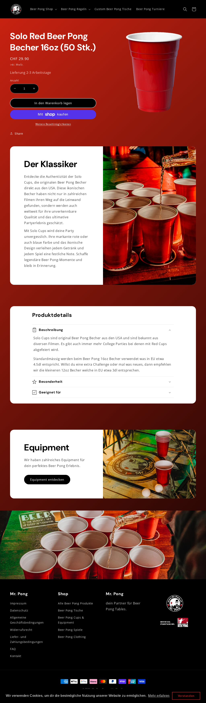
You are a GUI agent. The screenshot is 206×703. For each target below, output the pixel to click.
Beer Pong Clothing (72, 637)
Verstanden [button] (186, 695)
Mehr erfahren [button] (159, 695)
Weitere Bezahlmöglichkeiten (53, 124)
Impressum (18, 603)
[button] (43, 9)
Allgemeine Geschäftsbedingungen (27, 620)
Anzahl (14, 80)
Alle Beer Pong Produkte (75, 603)
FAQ (13, 649)
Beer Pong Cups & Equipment (71, 620)
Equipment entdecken (47, 479)
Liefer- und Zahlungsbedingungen (26, 639)
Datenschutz (19, 610)
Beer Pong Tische (70, 610)
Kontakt (15, 656)
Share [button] (19, 133)
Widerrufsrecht (21, 630)
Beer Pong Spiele (70, 630)
